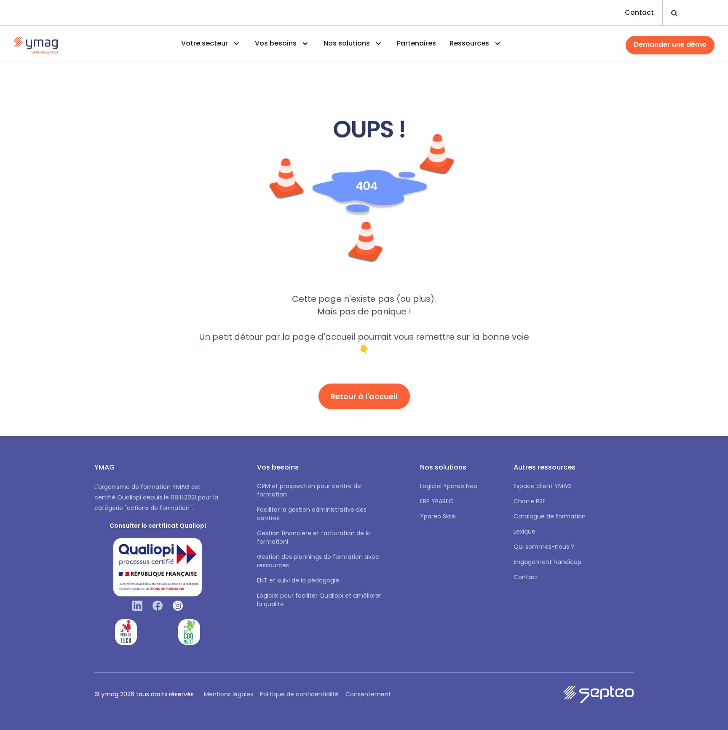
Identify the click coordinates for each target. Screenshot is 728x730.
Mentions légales (228, 694)
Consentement (368, 694)
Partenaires (416, 43)
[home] (35, 43)
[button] (211, 43)
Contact (639, 12)
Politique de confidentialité (299, 694)
